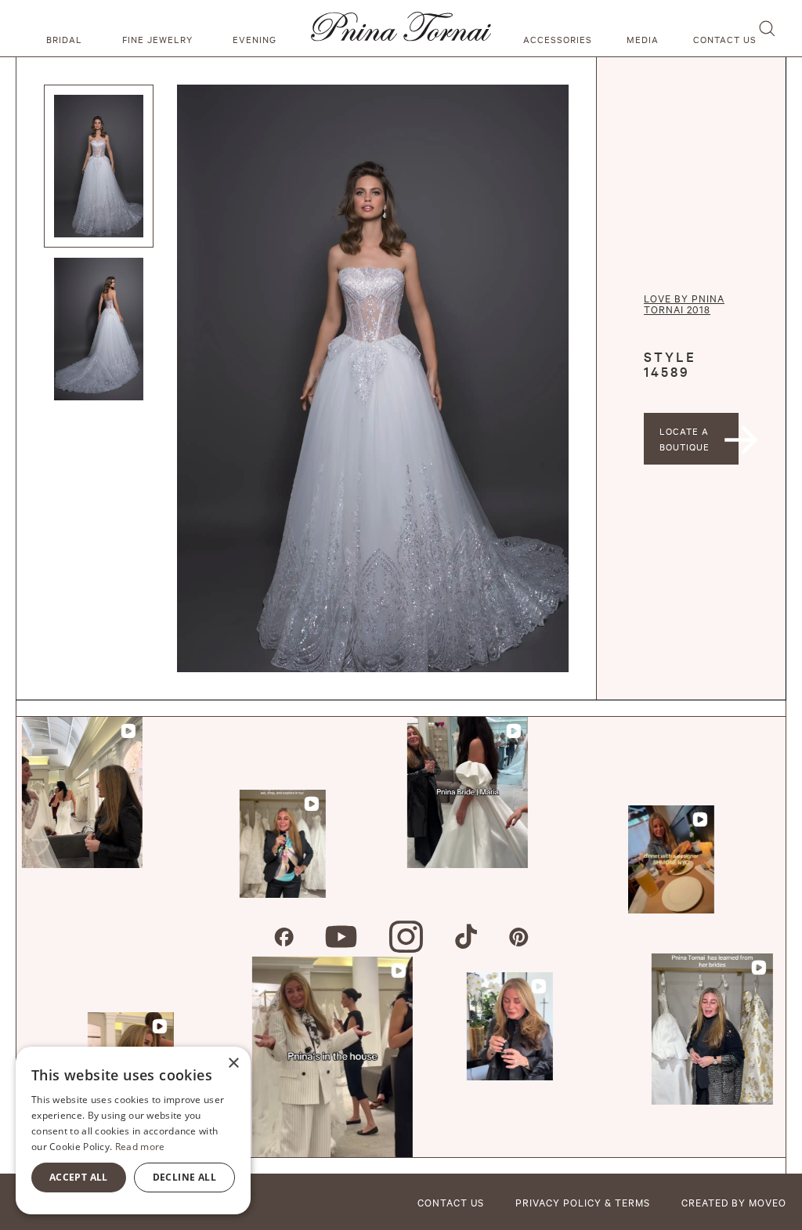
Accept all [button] (78, 1177)
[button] (66, 28)
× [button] (233, 1063)
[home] (401, 28)
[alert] (133, 1130)
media (643, 39)
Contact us (725, 39)
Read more (140, 1146)
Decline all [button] (184, 1177)
